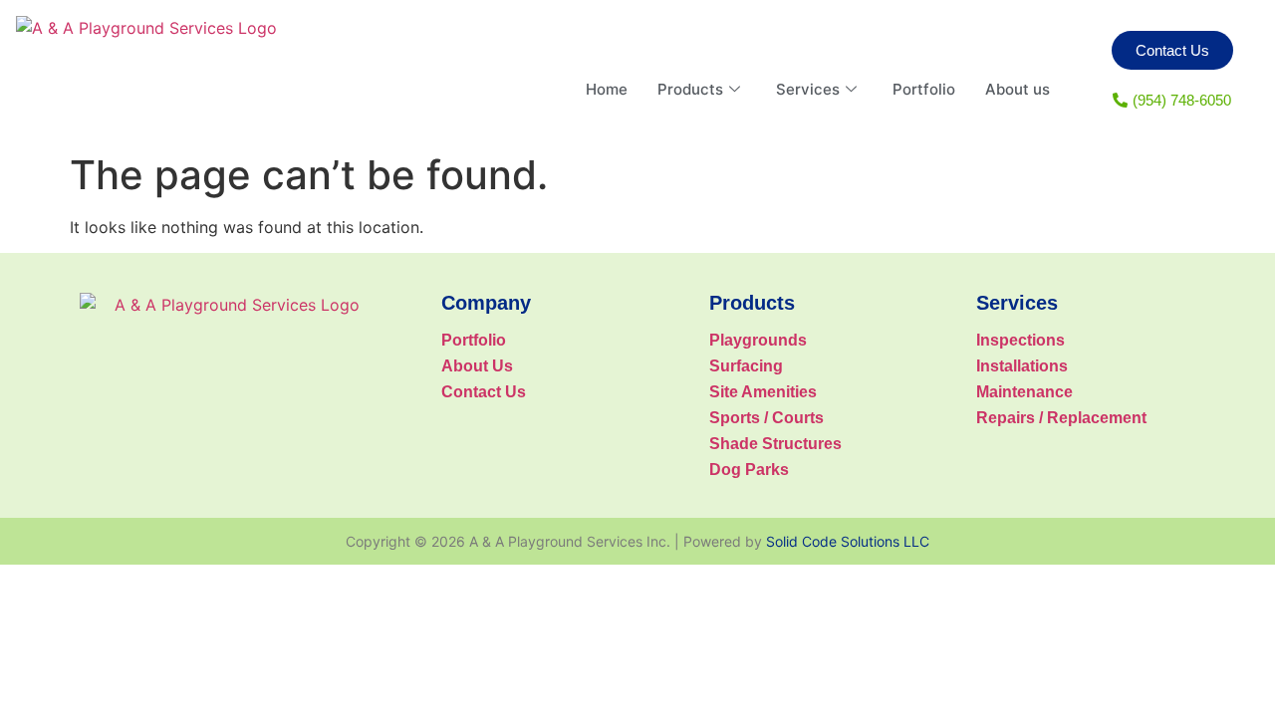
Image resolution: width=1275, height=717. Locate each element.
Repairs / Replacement (1061, 417)
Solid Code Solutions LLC (847, 541)
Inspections (1020, 340)
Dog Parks (749, 469)
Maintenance (1024, 391)
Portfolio (923, 89)
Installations (1022, 366)
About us (1017, 89)
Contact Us (483, 391)
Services (808, 89)
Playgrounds (758, 340)
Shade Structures (775, 443)
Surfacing (746, 366)
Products (690, 89)
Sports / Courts (766, 417)
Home (607, 89)
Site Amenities (763, 391)
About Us (477, 366)
